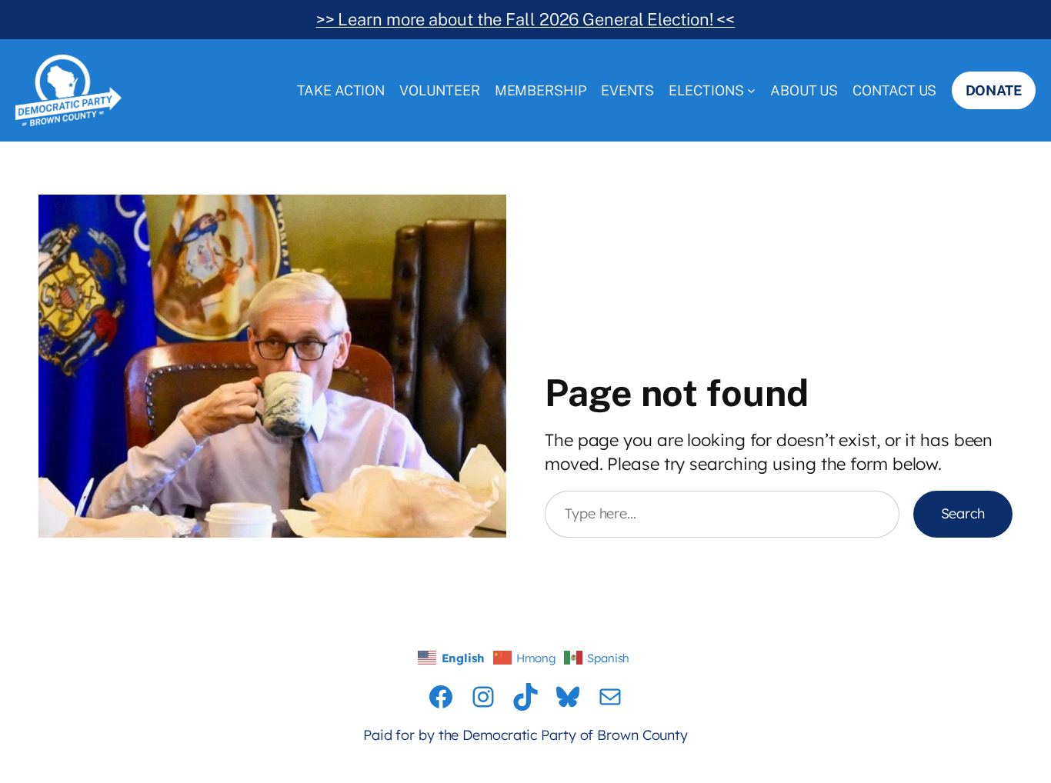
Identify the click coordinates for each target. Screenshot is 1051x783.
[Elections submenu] (751, 90)
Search (963, 513)
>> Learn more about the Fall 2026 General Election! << (526, 19)
